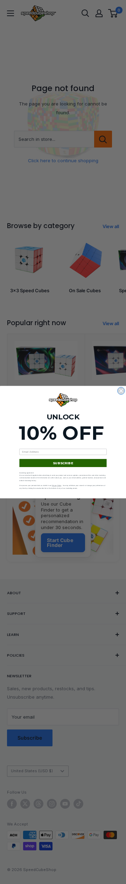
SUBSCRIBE (63, 463)
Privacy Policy (56, 485)
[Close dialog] (121, 391)
